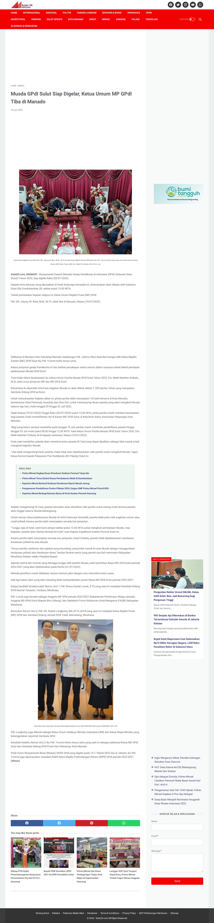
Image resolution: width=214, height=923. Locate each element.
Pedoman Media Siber (73, 913)
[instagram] (185, 4)
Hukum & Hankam (86, 12)
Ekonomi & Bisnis (112, 12)
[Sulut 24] (24, 4)
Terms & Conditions (109, 913)
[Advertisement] (75, 57)
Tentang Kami (42, 913)
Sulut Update (54, 19)
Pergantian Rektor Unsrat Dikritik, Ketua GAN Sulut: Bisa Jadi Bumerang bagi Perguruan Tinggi (176, 596)
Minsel (106, 19)
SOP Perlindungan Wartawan (153, 913)
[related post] (26, 852)
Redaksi (56, 913)
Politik (67, 12)
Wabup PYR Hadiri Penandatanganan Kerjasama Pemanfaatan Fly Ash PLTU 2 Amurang (26, 876)
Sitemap (174, 913)
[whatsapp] (199, 4)
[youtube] (192, 4)
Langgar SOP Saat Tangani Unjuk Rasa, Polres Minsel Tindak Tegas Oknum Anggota (125, 874)
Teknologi (152, 19)
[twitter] (177, 4)
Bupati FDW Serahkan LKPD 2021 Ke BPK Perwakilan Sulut (59, 873)
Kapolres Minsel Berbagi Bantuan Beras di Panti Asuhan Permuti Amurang (59, 493)
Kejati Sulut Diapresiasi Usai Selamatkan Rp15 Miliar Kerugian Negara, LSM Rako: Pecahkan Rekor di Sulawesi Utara (177, 642)
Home (14, 12)
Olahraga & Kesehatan (24, 26)
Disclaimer (92, 913)
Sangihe (120, 19)
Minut (92, 19)
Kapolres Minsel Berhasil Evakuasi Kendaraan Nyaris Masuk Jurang (55, 483)
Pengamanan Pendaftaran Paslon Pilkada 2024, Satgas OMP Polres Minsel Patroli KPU (65, 488)
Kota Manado (75, 19)
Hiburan (36, 19)
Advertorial (18, 19)
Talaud (135, 19)
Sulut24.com (102, 918)
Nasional (51, 12)
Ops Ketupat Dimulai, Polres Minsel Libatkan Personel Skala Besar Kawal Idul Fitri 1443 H (177, 780)
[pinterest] (92, 823)
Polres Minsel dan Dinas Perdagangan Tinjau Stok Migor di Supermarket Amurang (89, 876)
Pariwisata (134, 12)
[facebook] (170, 4)
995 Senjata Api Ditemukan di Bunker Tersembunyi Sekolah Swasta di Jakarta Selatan (176, 619)
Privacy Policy (129, 913)
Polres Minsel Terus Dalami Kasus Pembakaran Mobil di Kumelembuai (57, 478)
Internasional (31, 12)
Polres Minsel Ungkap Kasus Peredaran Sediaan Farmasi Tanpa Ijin (55, 473)
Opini (149, 12)
